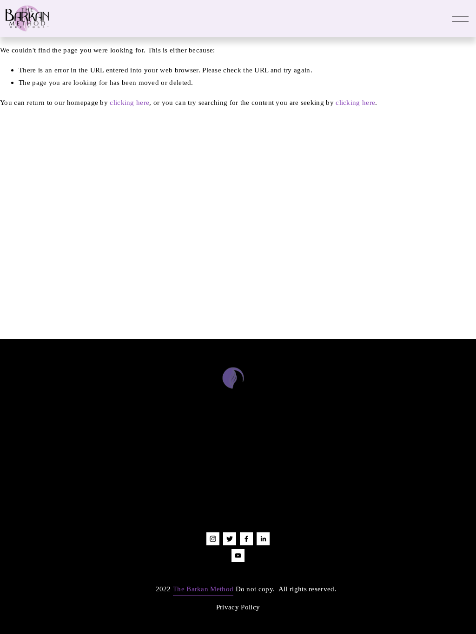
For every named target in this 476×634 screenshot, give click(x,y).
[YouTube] (238, 555)
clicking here (129, 102)
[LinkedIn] (263, 538)
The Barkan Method (203, 589)
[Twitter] (229, 538)
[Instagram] (212, 538)
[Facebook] (246, 538)
